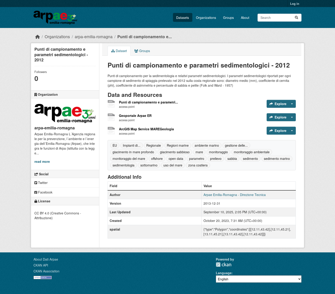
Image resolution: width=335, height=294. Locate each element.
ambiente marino (207, 145)
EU (115, 145)
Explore (280, 103)
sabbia (232, 158)
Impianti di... (131, 145)
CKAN (223, 264)
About (245, 17)
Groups (228, 17)
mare (199, 152)
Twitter (42, 182)
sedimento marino (277, 158)
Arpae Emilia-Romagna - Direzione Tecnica (235, 194)
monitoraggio (218, 152)
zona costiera (198, 165)
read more (42, 161)
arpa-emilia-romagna (94, 36)
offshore (157, 158)
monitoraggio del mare (129, 158)
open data (176, 158)
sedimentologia (123, 165)
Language (224, 273)
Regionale (153, 145)
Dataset (121, 50)
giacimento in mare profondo (133, 152)
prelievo (216, 158)
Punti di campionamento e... (144, 36)
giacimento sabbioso (175, 152)
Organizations (206, 17)
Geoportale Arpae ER (135, 115)
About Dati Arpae (46, 259)
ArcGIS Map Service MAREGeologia (146, 129)
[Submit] (296, 18)
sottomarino (148, 165)
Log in (294, 3)
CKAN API (41, 265)
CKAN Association (46, 271)
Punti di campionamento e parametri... (148, 102)
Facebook (44, 192)
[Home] (37, 36)
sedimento (250, 158)
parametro (196, 158)
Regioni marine (178, 145)
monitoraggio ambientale (252, 152)
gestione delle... (236, 145)
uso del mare (172, 165)
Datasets (182, 17)
